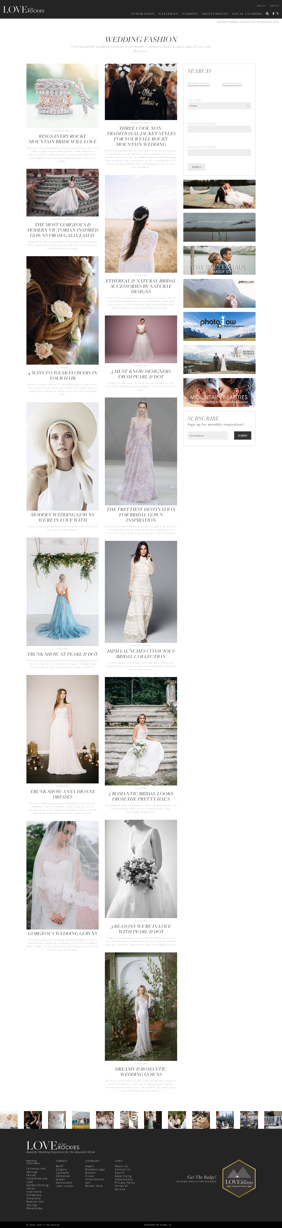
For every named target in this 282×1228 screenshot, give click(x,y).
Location (194, 100)
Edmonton (63, 1176)
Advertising (123, 1176)
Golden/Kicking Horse (37, 1186)
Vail (88, 1182)
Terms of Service (121, 1187)
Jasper (60, 1179)
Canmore (62, 1172)
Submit (242, 435)
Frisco (89, 1176)
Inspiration (143, 13)
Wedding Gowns (199, 83)
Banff (59, 1166)
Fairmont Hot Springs (36, 1170)
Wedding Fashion (141, 39)
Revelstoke (34, 1208)
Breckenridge (95, 1169)
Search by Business (202, 124)
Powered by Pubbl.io (157, 1224)
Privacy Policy (125, 1182)
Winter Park (94, 1186)
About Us (121, 1166)
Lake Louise (64, 1186)
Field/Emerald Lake (36, 1180)
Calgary (61, 1169)
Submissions (124, 1179)
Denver (90, 1172)
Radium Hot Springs (35, 1203)
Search (196, 167)
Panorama (33, 1198)
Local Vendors (247, 13)
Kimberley (34, 1195)
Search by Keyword (202, 147)
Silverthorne (94, 1179)
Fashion (190, 13)
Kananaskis (64, 1182)
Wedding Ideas (232, 83)
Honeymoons (215, 13)
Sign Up (274, 5)
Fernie (31, 1175)
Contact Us (123, 1169)
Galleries (168, 13)
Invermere (34, 1191)
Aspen (89, 1166)
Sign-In (261, 5)
